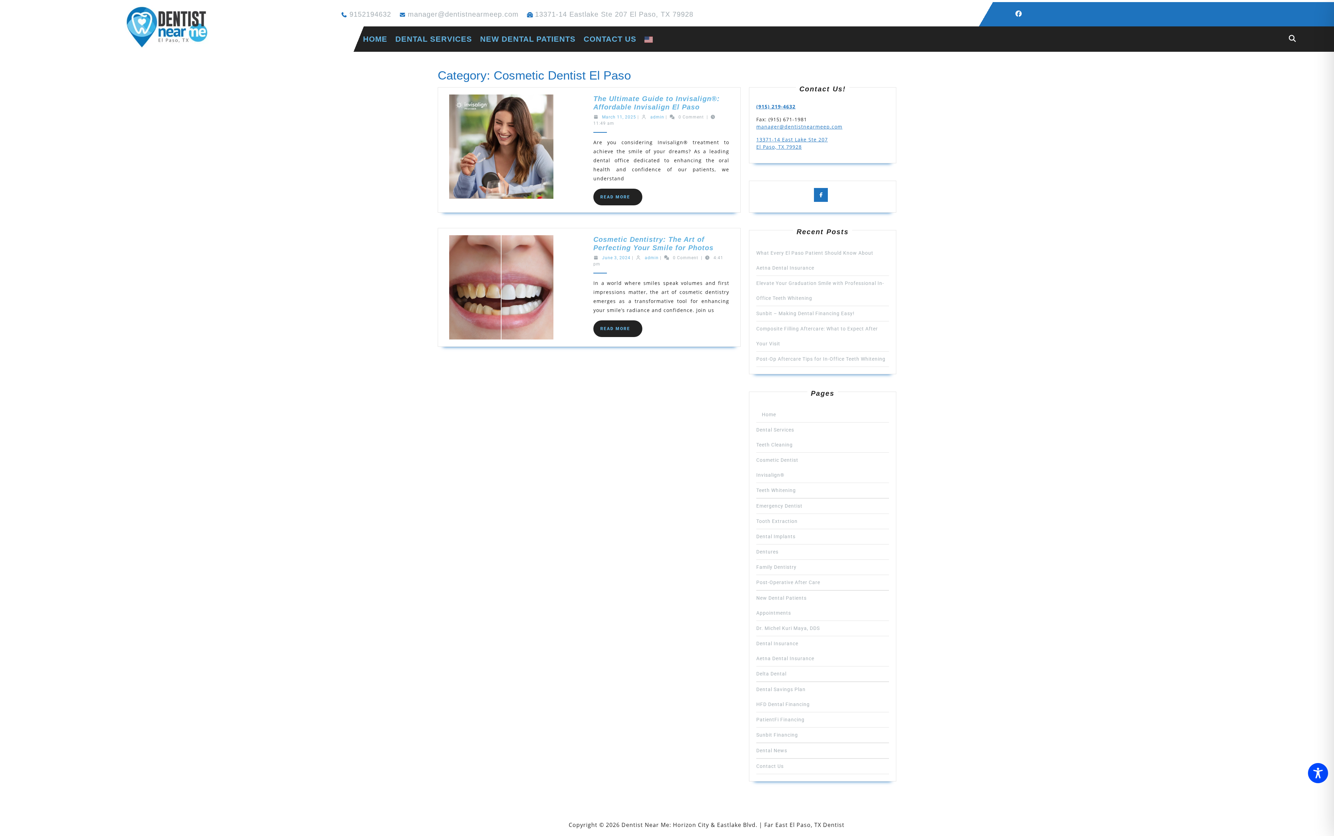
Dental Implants (776, 536)
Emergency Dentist (779, 506)
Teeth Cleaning (774, 445)
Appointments (773, 613)
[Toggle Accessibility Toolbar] (1318, 773)
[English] (648, 39)
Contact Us (610, 39)
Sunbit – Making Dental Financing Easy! (805, 313)
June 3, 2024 (616, 257)
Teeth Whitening (776, 490)
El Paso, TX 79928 (779, 147)
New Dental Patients (528, 39)
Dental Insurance (777, 643)
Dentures (767, 552)
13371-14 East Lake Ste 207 (792, 139)
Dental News (771, 750)
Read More (621, 199)
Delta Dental (771, 674)
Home (370, 39)
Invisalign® (770, 475)
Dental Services (433, 39)
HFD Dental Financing (783, 704)
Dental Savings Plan (781, 689)
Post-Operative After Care (788, 582)
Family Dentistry (776, 567)
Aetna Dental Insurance (785, 658)
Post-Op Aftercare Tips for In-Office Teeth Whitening (821, 359)
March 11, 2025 (619, 117)
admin (657, 117)
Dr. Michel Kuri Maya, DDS (788, 628)
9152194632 (370, 14)
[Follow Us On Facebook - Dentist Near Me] (1021, 13)
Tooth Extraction (777, 521)
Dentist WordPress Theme (528, 825)
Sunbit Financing (777, 735)
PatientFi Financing (780, 719)
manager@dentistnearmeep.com (463, 14)
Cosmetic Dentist (777, 460)
